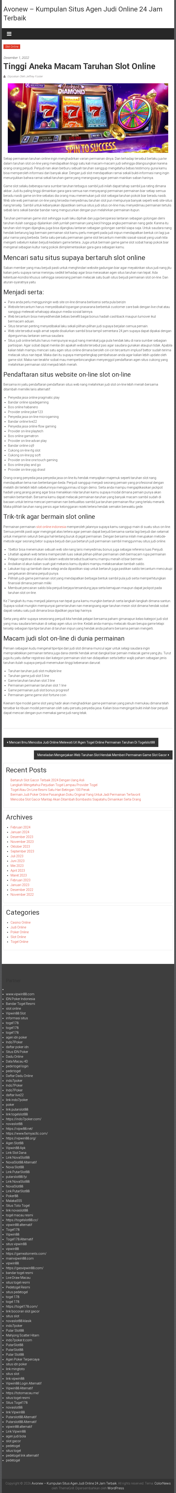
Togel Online (19, 942)
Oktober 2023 (20, 846)
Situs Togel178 (17, 1402)
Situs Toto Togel (18, 1205)
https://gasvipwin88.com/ (25, 1268)
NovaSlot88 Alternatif (21, 1162)
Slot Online (11, 46)
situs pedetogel (17, 1292)
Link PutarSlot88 (18, 1172)
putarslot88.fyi (16, 1177)
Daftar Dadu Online (19, 1076)
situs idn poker (16, 1364)
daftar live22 (15, 1095)
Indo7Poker (14, 1042)
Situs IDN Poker (17, 1052)
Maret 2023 (19, 875)
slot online (13, 1008)
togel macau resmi (19, 1215)
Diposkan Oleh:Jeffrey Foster (25, 76)
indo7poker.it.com (19, 1340)
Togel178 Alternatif (19, 1239)
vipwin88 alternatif (19, 1225)
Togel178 (12, 1229)
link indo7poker (17, 1100)
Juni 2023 (18, 861)
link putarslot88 (17, 1109)
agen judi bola (16, 1436)
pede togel (13, 1071)
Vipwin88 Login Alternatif (23, 1383)
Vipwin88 (12, 1234)
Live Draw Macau (18, 1277)
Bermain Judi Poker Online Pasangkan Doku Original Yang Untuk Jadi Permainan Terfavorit (75, 794)
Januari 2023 (20, 885)
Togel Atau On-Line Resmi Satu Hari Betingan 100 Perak (50, 790)
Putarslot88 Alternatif (21, 1417)
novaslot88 (14, 1124)
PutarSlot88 (14, 1345)
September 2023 (22, 851)
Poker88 (12, 1196)
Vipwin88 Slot (16, 1013)
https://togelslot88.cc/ (22, 1220)
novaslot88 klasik (18, 1321)
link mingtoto (15, 1369)
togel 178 (12, 1297)
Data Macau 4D (17, 1061)
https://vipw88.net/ (19, 1129)
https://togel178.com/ (22, 1306)
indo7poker (14, 1080)
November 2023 (22, 842)
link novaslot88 (17, 1210)
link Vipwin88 (15, 1412)
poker (10, 1104)
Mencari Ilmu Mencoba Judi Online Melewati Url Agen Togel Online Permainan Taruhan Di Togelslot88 (82, 742)
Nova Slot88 (15, 1167)
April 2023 (18, 870)
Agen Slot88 (14, 1143)
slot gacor (13, 1441)
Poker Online (20, 932)
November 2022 (22, 894)
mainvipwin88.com (20, 1258)
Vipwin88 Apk (15, 1148)
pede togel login (17, 1066)
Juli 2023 (17, 856)
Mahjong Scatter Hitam (22, 1335)
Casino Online (20, 922)
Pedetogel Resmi (18, 1287)
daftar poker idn (17, 1047)
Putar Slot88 (15, 1330)
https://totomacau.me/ (22, 1393)
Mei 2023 (17, 866)
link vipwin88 (15, 1378)
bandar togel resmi (19, 1273)
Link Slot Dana (16, 1153)
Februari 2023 (20, 880)
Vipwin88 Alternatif (19, 1388)
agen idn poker (16, 1037)
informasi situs (17, 1018)
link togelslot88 (17, 1114)
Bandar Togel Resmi (20, 1004)
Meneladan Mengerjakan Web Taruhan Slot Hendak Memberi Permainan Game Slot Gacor (102, 755)
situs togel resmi (18, 1282)
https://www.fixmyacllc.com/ (27, 1133)
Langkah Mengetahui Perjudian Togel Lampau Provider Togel (54, 785)
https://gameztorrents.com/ (26, 1253)
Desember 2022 (22, 890)
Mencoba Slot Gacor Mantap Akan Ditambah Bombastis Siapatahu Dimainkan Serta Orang (76, 799)
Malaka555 (14, 1201)
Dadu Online (14, 1056)
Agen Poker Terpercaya (22, 1359)
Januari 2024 (20, 832)
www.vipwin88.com (20, 994)
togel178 (12, 1023)
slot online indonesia (51, 527)
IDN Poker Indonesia (20, 999)
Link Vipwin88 (16, 1431)
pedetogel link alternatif (22, 1455)
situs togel (13, 1450)
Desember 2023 (22, 837)
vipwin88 (12, 1249)
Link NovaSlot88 (18, 1157)
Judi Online (18, 927)
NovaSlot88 (14, 1186)
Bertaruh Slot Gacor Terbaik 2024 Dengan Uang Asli (47, 780)
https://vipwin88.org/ (21, 1138)
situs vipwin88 (16, 1244)
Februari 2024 (20, 827)
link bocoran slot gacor (23, 1311)
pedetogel (13, 1446)
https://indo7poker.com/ (23, 1119)
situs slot (12, 1316)
